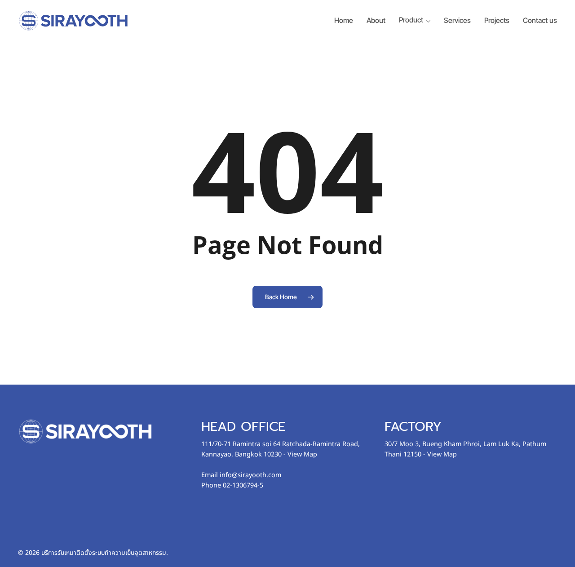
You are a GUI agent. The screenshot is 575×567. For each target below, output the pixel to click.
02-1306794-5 (243, 485)
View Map (302, 454)
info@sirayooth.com (250, 475)
